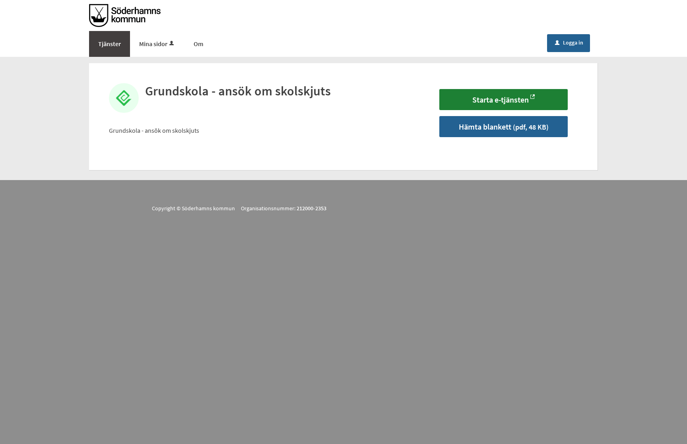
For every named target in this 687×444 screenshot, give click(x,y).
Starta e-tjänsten (500, 100)
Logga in (569, 42)
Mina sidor (153, 44)
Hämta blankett (504, 127)
